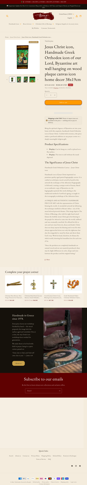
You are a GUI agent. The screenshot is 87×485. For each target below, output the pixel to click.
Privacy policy (45, 482)
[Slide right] (38, 79)
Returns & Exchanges (69, 456)
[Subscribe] (59, 390)
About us (18, 363)
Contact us (26, 456)
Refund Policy (57, 456)
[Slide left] (7, 79)
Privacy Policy (35, 456)
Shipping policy (65, 482)
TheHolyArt (18, 482)
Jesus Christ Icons (15, 37)
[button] (63, 108)
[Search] (7, 16)
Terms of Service (41, 459)
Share (48, 259)
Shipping (55, 88)
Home (7, 37)
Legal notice (74, 482)
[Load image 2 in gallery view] (19, 79)
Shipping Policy (46, 456)
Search (11, 456)
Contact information (44, 484)
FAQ (49, 459)
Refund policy (36, 482)
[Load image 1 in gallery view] (12, 79)
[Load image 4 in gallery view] (32, 79)
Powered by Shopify (26, 482)
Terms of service (55, 482)
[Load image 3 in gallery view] (25, 79)
